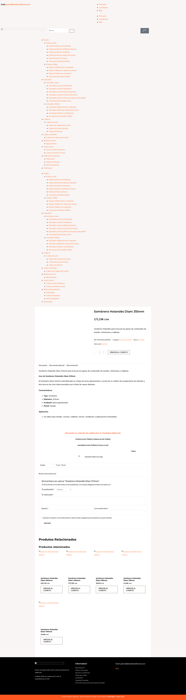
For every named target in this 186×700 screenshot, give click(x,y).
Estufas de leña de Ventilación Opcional (62, 49)
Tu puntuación (48, 489)
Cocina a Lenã (103, 445)
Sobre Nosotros (80, 667)
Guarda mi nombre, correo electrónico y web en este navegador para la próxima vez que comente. (77, 518)
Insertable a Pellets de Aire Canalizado (62, 107)
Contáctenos (103, 7)
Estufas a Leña (51, 43)
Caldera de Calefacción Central (57, 137)
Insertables (48, 80)
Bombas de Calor (50, 141)
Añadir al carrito (119, 352)
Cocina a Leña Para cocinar (55, 153)
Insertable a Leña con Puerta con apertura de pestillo (67, 98)
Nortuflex (141, 340)
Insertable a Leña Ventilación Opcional (62, 92)
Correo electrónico (101, 508)
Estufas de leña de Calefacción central (62, 55)
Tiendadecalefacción (111, 433)
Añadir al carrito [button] (48, 589)
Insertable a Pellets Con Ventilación (61, 113)
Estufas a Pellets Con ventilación (60, 73)
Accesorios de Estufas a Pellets (59, 76)
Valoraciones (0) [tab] (72, 365)
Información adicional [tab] (56, 365)
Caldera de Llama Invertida (58, 128)
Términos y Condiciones (82, 673)
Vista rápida (51, 574)
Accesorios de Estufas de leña (59, 61)
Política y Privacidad (81, 670)
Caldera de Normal (55, 131)
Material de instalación (52, 156)
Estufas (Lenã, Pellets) (84, 439)
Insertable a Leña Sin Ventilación (60, 89)
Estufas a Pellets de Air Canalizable (61, 67)
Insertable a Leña (52, 83)
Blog (100, 10)
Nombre (45, 508)
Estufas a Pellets (52, 64)
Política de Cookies (81, 675)
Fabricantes (48, 168)
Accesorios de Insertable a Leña (60, 101)
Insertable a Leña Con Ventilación (60, 86)
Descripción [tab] (43, 365)
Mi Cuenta (102, 4)
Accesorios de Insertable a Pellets (60, 116)
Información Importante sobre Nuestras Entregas (90, 683)
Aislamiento (50, 159)
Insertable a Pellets (53, 104)
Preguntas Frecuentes (81, 680)
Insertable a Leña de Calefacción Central (63, 95)
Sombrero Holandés (125, 340)
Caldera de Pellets (50, 134)
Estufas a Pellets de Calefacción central (62, 70)
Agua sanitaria (51, 144)
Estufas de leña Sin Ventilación (59, 52)
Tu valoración (48, 494)
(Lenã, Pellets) (105, 439)
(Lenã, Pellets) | (92, 445)
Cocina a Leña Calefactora (55, 150)
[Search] (71, 31)
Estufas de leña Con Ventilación (60, 46)
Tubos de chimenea (53, 162)
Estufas (46, 40)
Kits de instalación (52, 165)
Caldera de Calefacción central (60, 125)
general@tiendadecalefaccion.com (18, 4)
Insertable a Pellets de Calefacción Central (64, 110)
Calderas (47, 119)
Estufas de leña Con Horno (58, 58)
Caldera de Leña (52, 122)
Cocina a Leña (49, 147)
